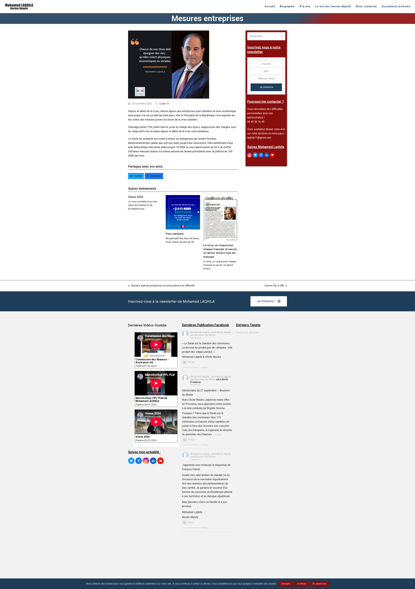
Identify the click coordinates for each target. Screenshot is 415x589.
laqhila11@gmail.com (259, 137)
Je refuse (301, 583)
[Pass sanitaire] (183, 212)
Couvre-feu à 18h (274, 286)
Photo (191, 362)
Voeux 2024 (143, 436)
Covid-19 (164, 103)
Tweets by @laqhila (247, 332)
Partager (204, 367)
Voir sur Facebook (190, 367)
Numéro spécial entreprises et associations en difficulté (161, 286)
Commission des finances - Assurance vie (152, 361)
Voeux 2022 (135, 196)
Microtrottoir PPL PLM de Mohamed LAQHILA (151, 400)
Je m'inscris (266, 87)
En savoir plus (320, 583)
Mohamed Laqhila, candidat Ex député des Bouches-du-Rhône (210, 333)
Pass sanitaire (175, 233)
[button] (136, 176)
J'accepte (285, 583)
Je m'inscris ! (266, 301)
